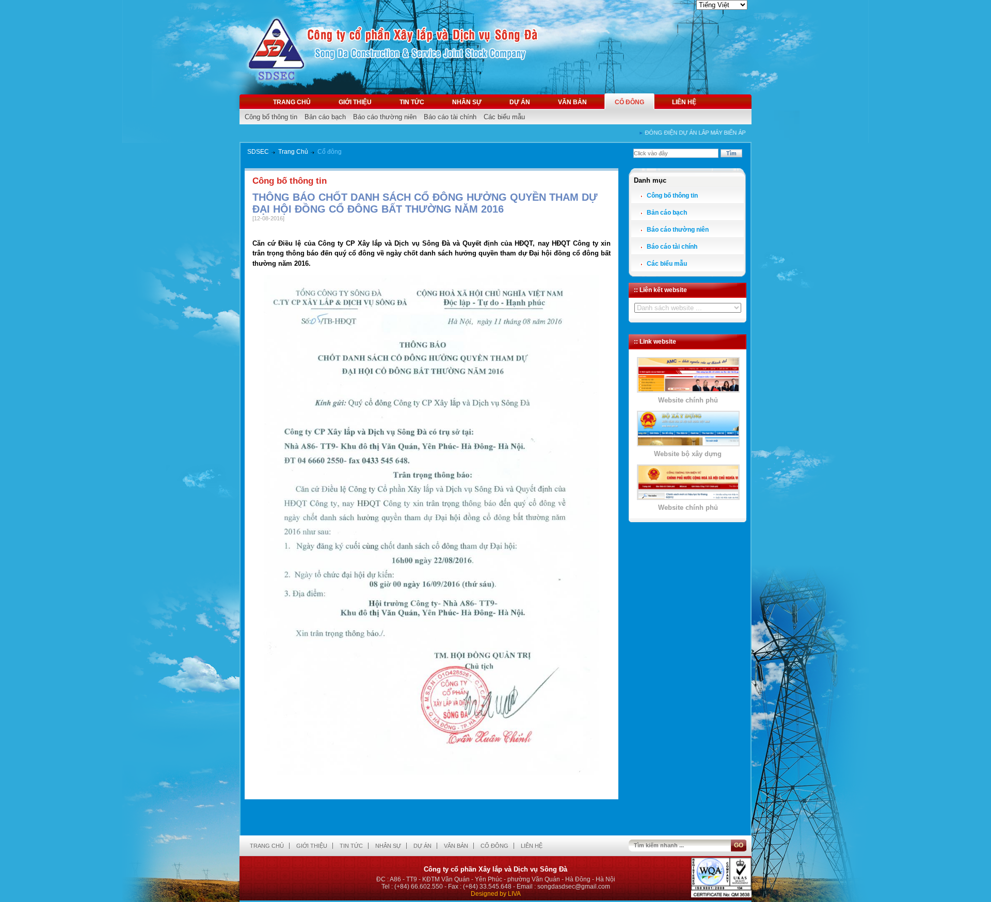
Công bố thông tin (271, 117)
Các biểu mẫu (504, 117)
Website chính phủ (688, 400)
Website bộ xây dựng (688, 454)
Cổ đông (629, 102)
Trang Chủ (293, 151)
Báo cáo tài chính (450, 117)
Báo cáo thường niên (385, 117)
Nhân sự (467, 102)
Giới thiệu (355, 102)
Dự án (519, 102)
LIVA (514, 893)
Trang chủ (292, 102)
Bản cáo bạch (325, 117)
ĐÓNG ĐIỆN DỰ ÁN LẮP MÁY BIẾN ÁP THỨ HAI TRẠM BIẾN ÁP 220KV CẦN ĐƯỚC (740, 133)
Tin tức (411, 102)
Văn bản (572, 102)
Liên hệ (684, 102)
